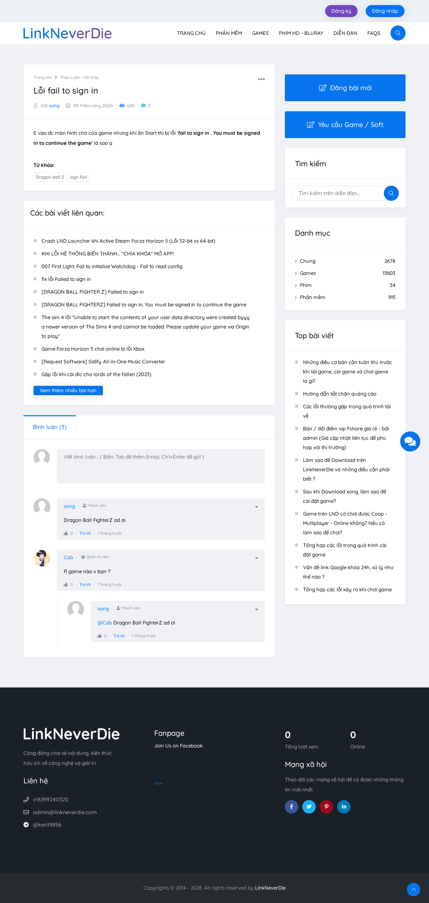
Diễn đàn (345, 33)
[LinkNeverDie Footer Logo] (71, 733)
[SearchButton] (398, 33)
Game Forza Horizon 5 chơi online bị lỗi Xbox (93, 349)
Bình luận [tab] (49, 426)
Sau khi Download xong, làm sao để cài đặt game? (344, 496)
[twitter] (309, 807)
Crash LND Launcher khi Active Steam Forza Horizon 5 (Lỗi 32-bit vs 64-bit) (129, 241)
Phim (347, 285)
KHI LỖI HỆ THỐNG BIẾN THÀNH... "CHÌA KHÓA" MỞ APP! (108, 253)
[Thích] (66, 533)
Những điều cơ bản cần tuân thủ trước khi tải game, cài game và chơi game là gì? (347, 371)
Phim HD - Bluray (301, 33)
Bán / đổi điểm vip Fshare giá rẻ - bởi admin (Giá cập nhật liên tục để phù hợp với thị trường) (346, 437)
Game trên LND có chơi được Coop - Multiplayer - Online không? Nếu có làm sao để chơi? (345, 523)
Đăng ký (341, 11)
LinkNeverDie (270, 888)
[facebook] (291, 807)
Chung (347, 261)
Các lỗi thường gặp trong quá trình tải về (347, 411)
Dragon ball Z (50, 177)
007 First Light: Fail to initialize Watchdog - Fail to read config (112, 266)
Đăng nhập (385, 11)
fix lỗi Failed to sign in (66, 279)
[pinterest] (326, 807)
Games (260, 33)
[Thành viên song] (45, 510)
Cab (68, 557)
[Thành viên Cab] (45, 561)
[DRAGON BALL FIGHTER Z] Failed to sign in (93, 292)
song (54, 106)
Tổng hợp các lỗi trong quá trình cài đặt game (344, 550)
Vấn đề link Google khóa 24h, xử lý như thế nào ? (348, 572)
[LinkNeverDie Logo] (67, 32)
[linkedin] (344, 807)
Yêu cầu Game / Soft (350, 124)
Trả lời (85, 533)
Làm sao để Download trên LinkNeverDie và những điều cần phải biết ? (346, 469)
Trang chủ (191, 33)
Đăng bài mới (351, 87)
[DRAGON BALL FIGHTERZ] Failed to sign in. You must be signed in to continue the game (144, 304)
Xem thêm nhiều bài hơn (68, 390)
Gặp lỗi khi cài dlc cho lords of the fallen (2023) (96, 374)
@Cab (105, 622)
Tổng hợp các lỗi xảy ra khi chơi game (347, 589)
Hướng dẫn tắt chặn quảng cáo (339, 393)
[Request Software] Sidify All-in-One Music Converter (103, 361)
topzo (158, 783)
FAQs (373, 33)
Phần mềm (229, 33)
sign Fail (78, 177)
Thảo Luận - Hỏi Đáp (79, 77)
